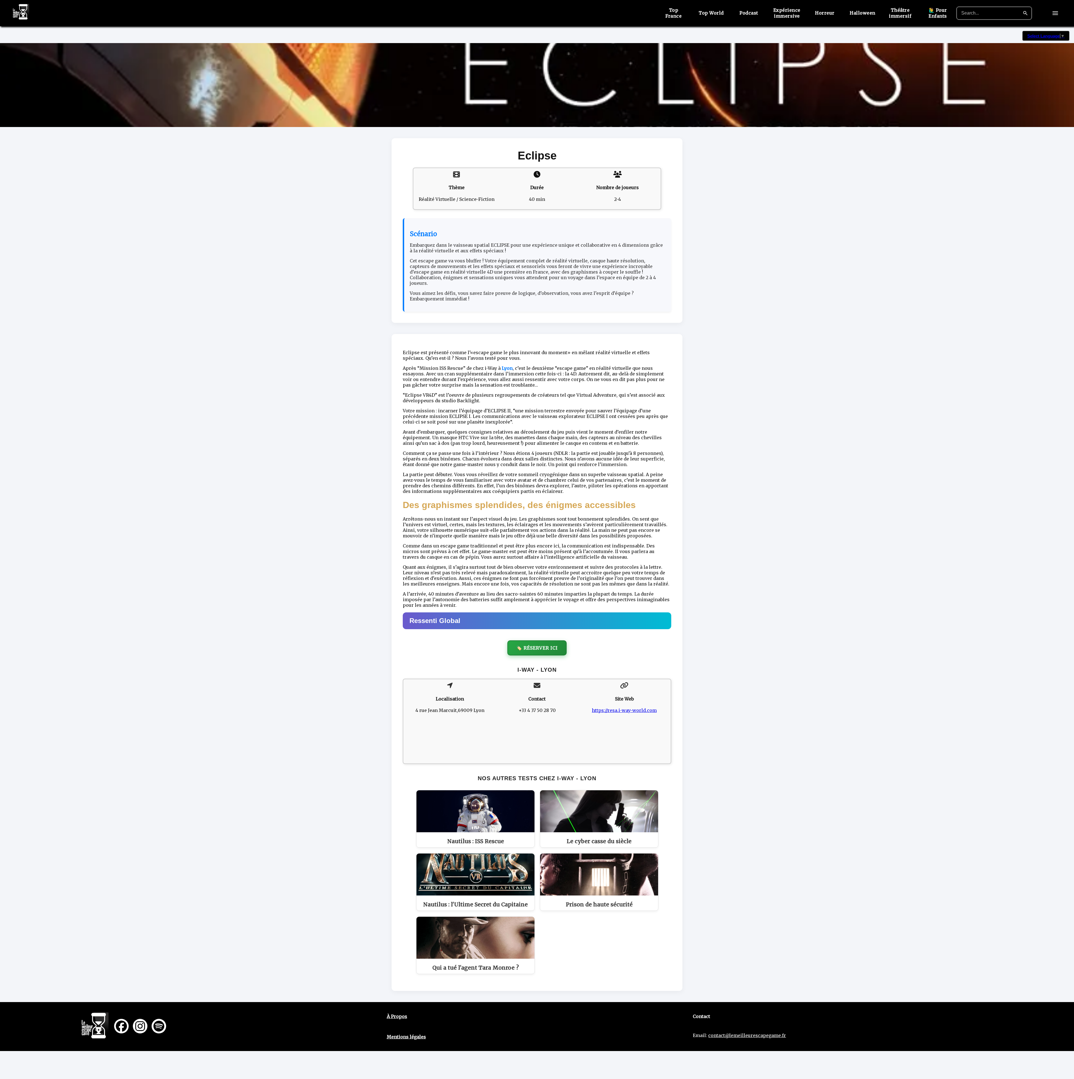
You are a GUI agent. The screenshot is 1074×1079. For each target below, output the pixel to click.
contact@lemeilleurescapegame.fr (747, 1035)
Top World (711, 13)
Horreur (825, 13)
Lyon (507, 368)
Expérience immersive (786, 13)
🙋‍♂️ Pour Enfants (938, 13)
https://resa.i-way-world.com (624, 710)
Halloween (862, 13)
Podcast (748, 13)
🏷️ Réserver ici (537, 648)
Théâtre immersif (900, 13)
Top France (673, 13)
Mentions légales (406, 1037)
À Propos (397, 1016)
